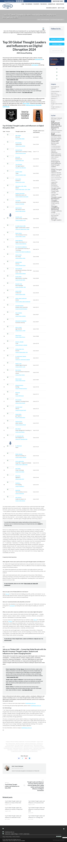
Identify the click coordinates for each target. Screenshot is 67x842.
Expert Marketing (56, 155)
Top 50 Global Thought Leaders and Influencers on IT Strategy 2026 (36, 816)
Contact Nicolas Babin (20, 280)
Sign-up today (9, 86)
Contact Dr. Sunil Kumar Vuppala (22, 359)
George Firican (18, 150)
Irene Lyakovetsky (19, 461)
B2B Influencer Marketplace (56, 130)
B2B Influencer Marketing (20, 743)
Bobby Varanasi (18, 454)
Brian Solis (17, 157)
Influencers (53, 180)
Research (53, 102)
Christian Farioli (18, 407)
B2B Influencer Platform (55, 132)
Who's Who (58, 213)
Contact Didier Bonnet (20, 211)
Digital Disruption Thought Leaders (39, 748)
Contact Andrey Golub (20, 258)
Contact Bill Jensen (19, 395)
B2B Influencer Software (56, 137)
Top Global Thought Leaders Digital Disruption (30, 751)
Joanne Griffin (18, 291)
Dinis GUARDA (18, 312)
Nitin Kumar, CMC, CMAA (20, 186)
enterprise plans (7, 640)
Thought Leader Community (56, 189)
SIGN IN (61, 1)
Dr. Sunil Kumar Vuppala (20, 356)
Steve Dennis (18, 399)
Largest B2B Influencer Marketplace (54, 184)
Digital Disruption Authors (19, 746)
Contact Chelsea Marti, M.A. (21, 352)
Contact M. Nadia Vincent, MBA (22, 229)
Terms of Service (16, 836)
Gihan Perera (18, 335)
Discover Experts (56, 149)
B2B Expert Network (12, 743)
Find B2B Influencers (55, 160)
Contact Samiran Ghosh (20, 424)
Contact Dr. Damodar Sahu (21, 439)
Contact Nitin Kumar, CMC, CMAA (22, 189)
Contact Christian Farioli (20, 410)
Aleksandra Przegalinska (20, 321)
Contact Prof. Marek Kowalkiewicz (23, 251)
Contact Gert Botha (19, 471)
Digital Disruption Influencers (17, 748)
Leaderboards (21, 741)
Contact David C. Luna (20, 366)
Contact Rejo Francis (20, 375)
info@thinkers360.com (10, 1)
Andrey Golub (18, 255)
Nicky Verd (17, 475)
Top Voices (53, 108)
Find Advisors (16, 749)
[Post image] (3, 801)
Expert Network (10, 749)
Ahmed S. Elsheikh (19, 341)
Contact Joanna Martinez (20, 243)
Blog (4, 836)
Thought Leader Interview (55, 192)
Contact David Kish (19, 493)
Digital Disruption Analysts (9, 746)
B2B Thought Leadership (19, 745)
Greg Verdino (18, 142)
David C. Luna (18, 363)
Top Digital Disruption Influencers (35, 749)
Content (10, 621)
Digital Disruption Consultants (28, 746)
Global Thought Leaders (56, 170)
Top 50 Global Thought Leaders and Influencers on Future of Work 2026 (13, 801)
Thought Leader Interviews (56, 103)
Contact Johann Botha (20, 417)
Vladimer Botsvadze (20, 193)
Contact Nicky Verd (19, 479)
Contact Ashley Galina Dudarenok (22, 301)
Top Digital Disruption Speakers (16, 751)
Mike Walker (18, 135)
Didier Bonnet (18, 208)
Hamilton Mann (18, 171)
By (30, 741)
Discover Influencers (54, 151)
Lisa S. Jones (18, 179)
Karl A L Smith (18, 327)
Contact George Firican (20, 153)
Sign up (22, 71)
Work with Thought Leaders (56, 219)
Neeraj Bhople (18, 268)
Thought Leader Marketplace (56, 198)
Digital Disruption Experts (8, 748)
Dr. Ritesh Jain (18, 445)
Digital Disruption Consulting (39, 746)
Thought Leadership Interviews (55, 204)
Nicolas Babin (18, 276)
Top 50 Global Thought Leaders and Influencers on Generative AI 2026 (13, 816)
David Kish (17, 490)
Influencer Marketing (55, 175)
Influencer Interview (56, 172)
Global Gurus (53, 168)
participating (35, 65)
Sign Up (7, 594)
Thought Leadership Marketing (55, 208)
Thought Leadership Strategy (56, 211)
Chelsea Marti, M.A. (19, 349)
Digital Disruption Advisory (38, 745)
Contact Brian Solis (19, 160)
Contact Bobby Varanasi (20, 457)
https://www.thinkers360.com (17, 768)
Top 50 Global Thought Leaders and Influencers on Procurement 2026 (36, 801)
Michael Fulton (18, 262)
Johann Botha (18, 414)
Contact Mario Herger (20, 380)
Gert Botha (17, 468)
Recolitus (62, 840)
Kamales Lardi (18, 217)
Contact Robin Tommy (20, 236)
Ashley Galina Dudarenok (20, 298)
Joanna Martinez (19, 240)
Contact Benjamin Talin (20, 287)
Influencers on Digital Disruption (24, 749)
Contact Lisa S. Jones (20, 182)
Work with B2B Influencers (54, 216)
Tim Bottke (17, 200)
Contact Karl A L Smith (20, 330)
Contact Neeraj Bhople (20, 273)
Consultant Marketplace (55, 146)
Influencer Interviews (56, 174)
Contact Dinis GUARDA (20, 316)
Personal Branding (55, 186)
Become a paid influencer (55, 143)
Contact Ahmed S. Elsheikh (21, 345)
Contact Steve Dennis (20, 403)
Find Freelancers (56, 163)
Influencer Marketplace (55, 179)
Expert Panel (53, 93)
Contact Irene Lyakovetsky (21, 464)
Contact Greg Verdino (20, 146)
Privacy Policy (8, 836)
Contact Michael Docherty (21, 388)
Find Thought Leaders (55, 165)
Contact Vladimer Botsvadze (21, 196)
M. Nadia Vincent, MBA (20, 226)
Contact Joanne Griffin (20, 294)
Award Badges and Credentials (55, 87)
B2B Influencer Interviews (55, 119)
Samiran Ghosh (18, 421)
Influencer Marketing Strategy (56, 177)
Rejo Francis (18, 370)
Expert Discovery (56, 154)
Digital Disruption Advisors (28, 745)
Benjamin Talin (18, 284)
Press (52, 100)
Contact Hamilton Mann (20, 175)
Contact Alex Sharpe (19, 432)
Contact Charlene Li (19, 486)
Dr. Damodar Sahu (19, 436)
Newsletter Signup (57, 44)
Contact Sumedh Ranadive (21, 309)
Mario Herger (18, 379)
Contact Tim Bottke (19, 204)
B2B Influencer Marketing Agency (30, 743)
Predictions (53, 98)
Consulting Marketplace (55, 147)
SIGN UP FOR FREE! (56, 1)
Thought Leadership (55, 107)
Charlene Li (17, 483)
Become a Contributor (56, 39)
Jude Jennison (18, 497)
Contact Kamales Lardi (20, 220)
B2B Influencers (39, 743)
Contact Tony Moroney (20, 167)
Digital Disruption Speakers (28, 748)
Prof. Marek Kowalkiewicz (21, 247)
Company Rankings (55, 91)
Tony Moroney (18, 164)
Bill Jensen (17, 392)
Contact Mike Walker (20, 138)
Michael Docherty (19, 385)
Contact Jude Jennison (20, 500)
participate (12, 605)
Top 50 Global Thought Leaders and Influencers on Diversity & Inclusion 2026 (36, 809)
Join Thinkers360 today (27, 92)
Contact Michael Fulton (20, 265)
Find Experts (55, 161)
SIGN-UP (39, 524)
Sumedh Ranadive (19, 305)
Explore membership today (12, 79)
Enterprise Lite (38, 59)
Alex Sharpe (18, 428)
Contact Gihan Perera (20, 337)
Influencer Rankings (14, 741)
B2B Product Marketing (10, 745)
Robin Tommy (18, 233)
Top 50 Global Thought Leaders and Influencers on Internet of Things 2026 (13, 808)
